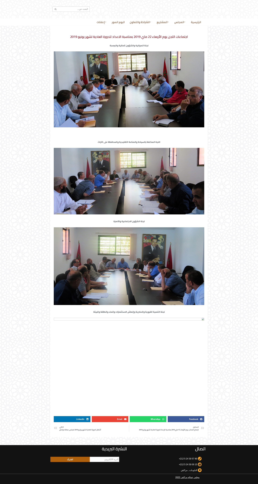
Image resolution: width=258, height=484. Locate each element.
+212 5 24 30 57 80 (188, 459)
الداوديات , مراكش (189, 470)
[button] (184, 22)
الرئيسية (196, 22)
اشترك (70, 459)
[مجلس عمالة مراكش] (129, 9)
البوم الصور (118, 22)
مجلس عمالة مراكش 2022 (187, 477)
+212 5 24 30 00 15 (188, 464)
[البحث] (55, 9)
